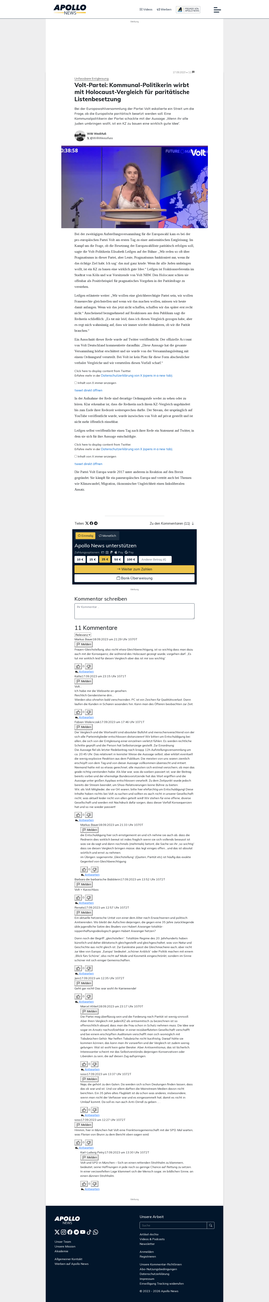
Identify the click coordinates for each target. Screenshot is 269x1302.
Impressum (147, 1279)
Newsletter (147, 1244)
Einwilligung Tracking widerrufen (162, 1283)
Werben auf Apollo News (72, 1264)
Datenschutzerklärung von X (136, 375)
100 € (131, 559)
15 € (92, 559)
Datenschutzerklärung (154, 1274)
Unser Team (63, 1241)
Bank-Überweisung (136, 578)
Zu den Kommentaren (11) (170, 523)
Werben (165, 9)
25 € (105, 559)
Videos (147, 9)
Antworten (86, 671)
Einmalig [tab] (87, 535)
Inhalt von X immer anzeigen (97, 383)
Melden (85, 644)
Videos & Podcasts (152, 1239)
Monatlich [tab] (109, 535)
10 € (80, 559)
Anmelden (147, 1252)
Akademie (61, 1251)
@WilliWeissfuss (101, 138)
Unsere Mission (65, 1246)
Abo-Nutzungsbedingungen (158, 1269)
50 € (117, 559)
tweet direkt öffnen (88, 390)
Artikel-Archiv (149, 1234)
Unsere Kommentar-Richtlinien (161, 1264)
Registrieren (148, 1256)
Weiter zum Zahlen (136, 569)
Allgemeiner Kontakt (68, 1259)
